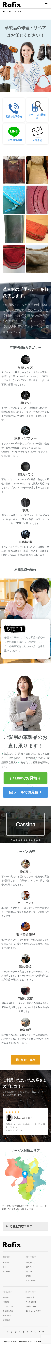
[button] (14, 110)
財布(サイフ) (30, 1262)
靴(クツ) (29, 1271)
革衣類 (28, 1276)
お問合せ (6, 1262)
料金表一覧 (30, 1297)
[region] (25, 57)
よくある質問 (31, 1302)
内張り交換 (7, 1315)
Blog (4, 1267)
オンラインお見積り (33, 1311)
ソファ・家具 (31, 1280)
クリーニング (8, 1306)
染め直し (6, 1302)
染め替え (6, 1297)
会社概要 (6, 1271)
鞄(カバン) (30, 1267)
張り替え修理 (8, 1311)
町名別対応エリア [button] (21, 1226)
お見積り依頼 (31, 1306)
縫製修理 (6, 1320)
